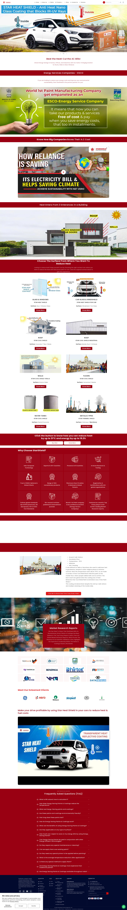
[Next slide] (66, 53)
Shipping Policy (68, 909)
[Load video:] (63, 751)
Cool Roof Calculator (59, 899)
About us (44, 2)
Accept (21, 906)
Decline (34, 906)
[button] (63, 799)
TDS (52, 881)
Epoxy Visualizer (60, 904)
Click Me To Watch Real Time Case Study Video (63, 593)
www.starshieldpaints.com (96, 884)
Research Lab (43, 890)
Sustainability (60, 891)
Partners (83, 2)
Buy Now (54, 443)
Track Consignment (60, 882)
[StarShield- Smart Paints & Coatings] (10, 2)
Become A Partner (59, 885)
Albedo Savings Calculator (60, 902)
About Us (42, 888)
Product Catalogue (42, 886)
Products (42, 883)
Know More (72, 443)
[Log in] (120, 2)
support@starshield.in (95, 883)
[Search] (104, 2)
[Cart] (123, 2)
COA (52, 885)
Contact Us (75, 2)
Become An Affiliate (59, 888)
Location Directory (59, 894)
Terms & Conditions (54, 909)
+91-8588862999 (93, 881)
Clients (52, 2)
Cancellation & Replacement (77, 909)
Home (37, 2)
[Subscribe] (107, 893)
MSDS (52, 883)
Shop (67, 2)
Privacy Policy (46, 909)
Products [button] (59, 2)
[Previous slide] (60, 53)
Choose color (60, 896)
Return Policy (61, 909)
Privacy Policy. (14, 901)
